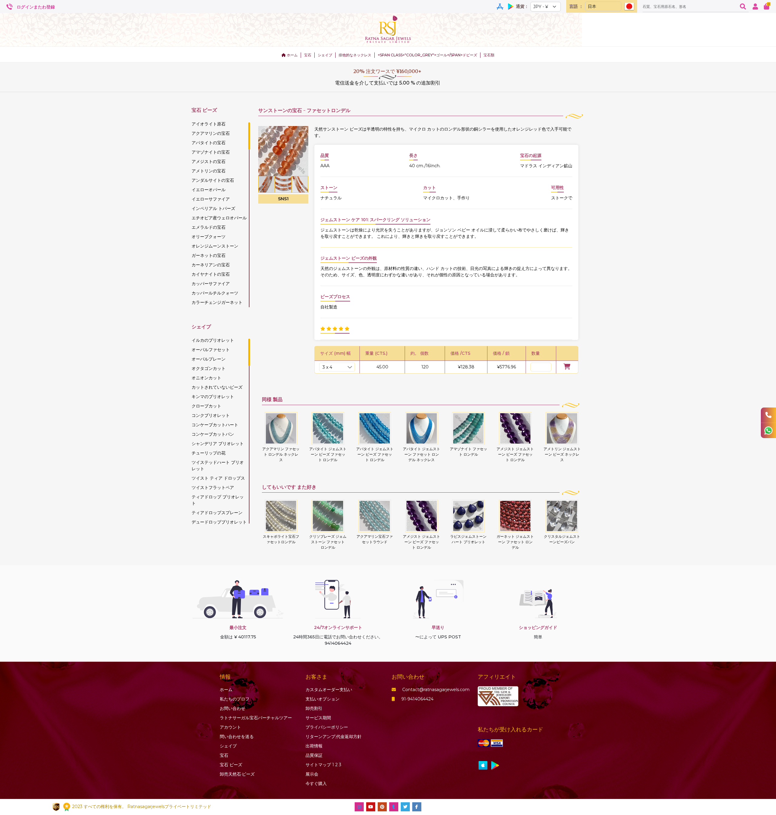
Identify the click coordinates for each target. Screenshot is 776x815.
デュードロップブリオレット (219, 522)
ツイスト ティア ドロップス (218, 478)
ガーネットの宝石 (209, 255)
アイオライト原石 (209, 124)
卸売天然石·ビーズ (237, 774)
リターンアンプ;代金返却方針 (334, 736)
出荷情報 (314, 746)
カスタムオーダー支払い (329, 689)
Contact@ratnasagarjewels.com (436, 689)
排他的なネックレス (355, 55)
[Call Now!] (768, 415)
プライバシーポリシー (327, 727)
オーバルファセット (211, 349)
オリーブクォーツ (209, 236)
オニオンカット (206, 378)
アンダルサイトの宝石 (213, 180)
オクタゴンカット (209, 368)
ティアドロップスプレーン (217, 512)
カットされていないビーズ (217, 387)
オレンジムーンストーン (215, 246)
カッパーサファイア (211, 283)
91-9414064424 (417, 699)
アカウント (230, 727)
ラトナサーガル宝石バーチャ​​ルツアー (256, 717)
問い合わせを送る (237, 736)
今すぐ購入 (316, 783)
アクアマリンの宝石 (211, 133)
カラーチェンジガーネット (217, 302)
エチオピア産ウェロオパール (219, 218)
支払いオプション (323, 699)
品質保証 (314, 755)
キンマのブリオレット (213, 396)
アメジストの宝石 (209, 161)
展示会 (312, 774)
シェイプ (325, 55)
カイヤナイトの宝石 (211, 274)
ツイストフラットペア (213, 487)
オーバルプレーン (209, 359)
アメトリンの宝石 (209, 171)
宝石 (307, 55)
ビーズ (231, 764)
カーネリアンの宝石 (211, 265)
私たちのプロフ (234, 699)
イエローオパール (209, 189)
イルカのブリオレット (213, 340)
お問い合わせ (232, 708)
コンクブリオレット (211, 415)
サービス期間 (318, 717)
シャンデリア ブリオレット (218, 443)
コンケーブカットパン (213, 434)
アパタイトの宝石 (209, 142)
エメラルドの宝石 (209, 227)
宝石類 (488, 55)
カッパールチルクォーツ (215, 293)
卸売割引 (314, 708)
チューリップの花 (209, 453)
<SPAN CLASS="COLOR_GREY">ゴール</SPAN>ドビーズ (427, 55)
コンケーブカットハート (215, 424)
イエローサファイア (211, 199)
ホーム (292, 55)
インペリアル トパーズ (213, 208)
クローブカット (206, 406)
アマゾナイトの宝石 (211, 152)
